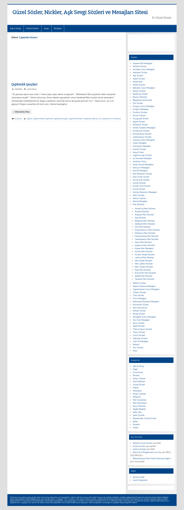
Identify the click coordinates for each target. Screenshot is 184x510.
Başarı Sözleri (139, 91)
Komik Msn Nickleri (144, 251)
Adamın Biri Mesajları (142, 63)
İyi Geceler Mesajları (142, 158)
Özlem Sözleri (139, 292)
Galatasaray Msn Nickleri (146, 239)
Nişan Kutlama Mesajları (144, 286)
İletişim (57, 28)
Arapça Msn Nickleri (144, 214)
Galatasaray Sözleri (142, 137)
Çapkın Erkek (38, 118)
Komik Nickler (139, 183)
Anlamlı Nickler (142, 211)
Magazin (137, 397)
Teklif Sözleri (139, 326)
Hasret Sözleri (139, 149)
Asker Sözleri (139, 79)
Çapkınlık (49, 118)
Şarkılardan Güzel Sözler (144, 418)
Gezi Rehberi (139, 381)
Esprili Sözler (139, 121)
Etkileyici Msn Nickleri (145, 233)
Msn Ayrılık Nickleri (143, 260)
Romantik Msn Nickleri (145, 273)
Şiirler (135, 421)
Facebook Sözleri (141, 131)
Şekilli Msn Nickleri (143, 276)
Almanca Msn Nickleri (145, 208)
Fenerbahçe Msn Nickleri (146, 236)
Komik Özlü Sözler (141, 186)
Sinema (136, 424)
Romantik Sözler (141, 304)
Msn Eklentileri (140, 403)
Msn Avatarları (139, 400)
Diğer (135, 369)
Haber (136, 387)
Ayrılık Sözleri (139, 85)
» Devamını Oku (21, 112)
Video (135, 427)
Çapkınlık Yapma (91, 118)
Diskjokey (18, 89)
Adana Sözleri (139, 449)
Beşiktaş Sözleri (140, 94)
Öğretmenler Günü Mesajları (146, 289)
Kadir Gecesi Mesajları (143, 164)
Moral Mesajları (140, 201)
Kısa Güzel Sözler (141, 177)
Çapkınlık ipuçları (24, 84)
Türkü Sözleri (139, 332)
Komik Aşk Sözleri (141, 180)
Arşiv (46, 28)
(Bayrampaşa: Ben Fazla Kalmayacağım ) (152, 458)
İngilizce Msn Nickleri (145, 245)
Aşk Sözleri (138, 75)
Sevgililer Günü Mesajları (144, 317)
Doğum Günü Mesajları (143, 106)
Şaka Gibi (137, 412)
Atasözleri (137, 81)
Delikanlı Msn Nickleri (145, 224)
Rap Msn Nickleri (143, 270)
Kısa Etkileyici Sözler (142, 174)
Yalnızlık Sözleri (140, 338)
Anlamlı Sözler (139, 66)
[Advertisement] (34, 62)
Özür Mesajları (139, 298)
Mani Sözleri (138, 195)
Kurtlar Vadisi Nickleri (145, 254)
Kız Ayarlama (104, 118)
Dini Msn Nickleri (142, 227)
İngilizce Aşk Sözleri (142, 155)
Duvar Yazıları (139, 115)
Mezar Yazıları (139, 198)
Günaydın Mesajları (142, 146)
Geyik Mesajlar (140, 143)
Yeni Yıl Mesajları (140, 341)
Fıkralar (136, 375)
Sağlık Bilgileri (139, 409)
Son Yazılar (138, 347)
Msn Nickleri (138, 204)
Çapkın (29, 118)
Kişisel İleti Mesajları (144, 248)
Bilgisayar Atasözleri (142, 100)
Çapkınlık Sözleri (76, 118)
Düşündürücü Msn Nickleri (147, 230)
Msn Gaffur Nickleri (144, 264)
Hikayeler (137, 391)
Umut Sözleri (139, 335)
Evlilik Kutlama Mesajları (144, 127)
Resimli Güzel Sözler (142, 443)
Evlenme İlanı (139, 446)
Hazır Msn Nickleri (143, 242)
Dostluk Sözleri (140, 112)
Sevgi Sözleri (139, 314)
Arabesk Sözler (140, 72)
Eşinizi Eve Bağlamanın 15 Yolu (147, 452)
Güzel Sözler (32, 28)
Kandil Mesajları (140, 170)
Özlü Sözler (138, 295)
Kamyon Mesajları (141, 167)
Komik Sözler (139, 189)
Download (138, 372)
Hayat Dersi (138, 152)
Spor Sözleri (138, 323)
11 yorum (18, 118)
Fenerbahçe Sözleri (142, 134)
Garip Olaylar (139, 378)
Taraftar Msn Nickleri (144, 279)
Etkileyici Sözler (140, 124)
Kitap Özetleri (139, 394)
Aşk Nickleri (140, 218)
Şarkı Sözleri (138, 415)
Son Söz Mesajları (141, 320)
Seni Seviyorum (140, 308)
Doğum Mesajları (141, 109)
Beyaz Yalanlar (140, 97)
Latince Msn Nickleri (144, 257)
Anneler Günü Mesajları (144, 69)
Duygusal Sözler (140, 118)
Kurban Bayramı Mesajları (145, 192)
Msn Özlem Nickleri (144, 267)
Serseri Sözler (139, 310)
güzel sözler (139, 477)
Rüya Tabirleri (139, 406)
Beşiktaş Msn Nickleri (145, 221)
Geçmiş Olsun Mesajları (144, 140)
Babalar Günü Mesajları (144, 88)
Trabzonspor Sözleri (142, 329)
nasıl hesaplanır (140, 480)
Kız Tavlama (115, 118)
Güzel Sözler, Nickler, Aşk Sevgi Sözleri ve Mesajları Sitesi (80, 12)
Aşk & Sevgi (15, 28)
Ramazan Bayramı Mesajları (146, 301)
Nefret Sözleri (139, 283)
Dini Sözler (138, 103)
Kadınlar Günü (139, 161)
